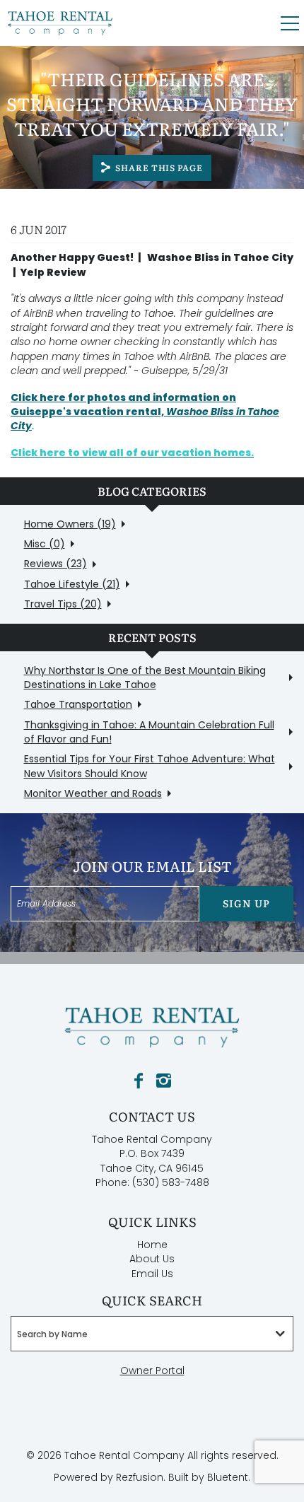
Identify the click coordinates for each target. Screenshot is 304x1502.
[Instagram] (163, 1081)
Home (152, 1245)
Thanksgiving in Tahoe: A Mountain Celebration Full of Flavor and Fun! (149, 732)
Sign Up (246, 903)
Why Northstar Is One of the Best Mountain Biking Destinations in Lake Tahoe (145, 677)
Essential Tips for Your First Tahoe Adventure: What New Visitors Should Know (149, 766)
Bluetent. (228, 1477)
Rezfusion (139, 1477)
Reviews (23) (55, 564)
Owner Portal (152, 1370)
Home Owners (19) (70, 524)
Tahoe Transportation (78, 704)
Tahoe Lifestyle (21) (72, 584)
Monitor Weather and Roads (93, 793)
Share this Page (159, 167)
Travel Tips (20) (63, 604)
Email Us (152, 1274)
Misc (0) (44, 544)
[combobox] (152, 1333)
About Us (152, 1259)
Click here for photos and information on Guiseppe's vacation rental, (145, 411)
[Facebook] (138, 1081)
